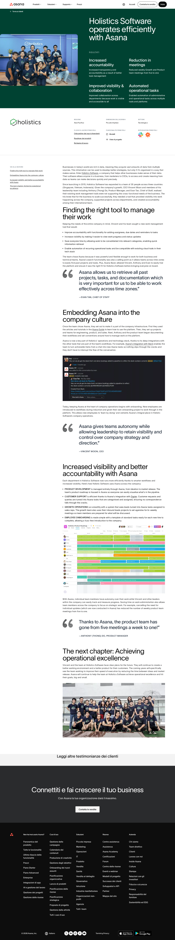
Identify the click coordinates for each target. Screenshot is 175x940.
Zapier (134, 496)
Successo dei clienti (112, 881)
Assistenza (108, 847)
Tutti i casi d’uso (57, 915)
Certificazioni (109, 856)
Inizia (163, 4)
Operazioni (81, 851)
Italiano (52, 933)
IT (77, 856)
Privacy (132, 889)
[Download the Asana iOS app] (126, 933)
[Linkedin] (71, 933)
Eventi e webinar (110, 871)
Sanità (79, 871)
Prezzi (79, 4)
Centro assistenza (111, 842)
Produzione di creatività (61, 858)
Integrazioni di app (32, 882)
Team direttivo (135, 847)
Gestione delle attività (60, 910)
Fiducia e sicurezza (138, 884)
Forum (105, 861)
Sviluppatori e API (111, 886)
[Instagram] (75, 933)
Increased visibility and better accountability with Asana (27, 181)
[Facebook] (80, 933)
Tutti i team (81, 909)
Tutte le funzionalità (32, 850)
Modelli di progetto (111, 876)
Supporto (66, 4)
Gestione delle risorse (33, 897)
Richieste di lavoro (81, 143)
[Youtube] (84, 933)
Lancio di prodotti (58, 884)
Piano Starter (29, 868)
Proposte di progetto (59, 905)
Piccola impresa (83, 842)
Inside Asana (135, 861)
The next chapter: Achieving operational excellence (25, 187)
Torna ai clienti (17, 11)
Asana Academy (110, 851)
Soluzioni (51, 4)
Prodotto (80, 861)
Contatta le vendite (147, 4)
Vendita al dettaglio (85, 876)
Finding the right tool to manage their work (26, 171)
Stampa (132, 871)
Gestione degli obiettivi (60, 863)
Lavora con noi (136, 856)
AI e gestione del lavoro (34, 887)
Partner (106, 891)
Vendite (79, 866)
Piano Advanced (31, 873)
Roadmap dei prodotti (82, 138)
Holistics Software (90, 173)
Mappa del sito (110, 896)
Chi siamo (133, 842)
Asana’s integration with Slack (139, 344)
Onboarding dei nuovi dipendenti (87, 133)
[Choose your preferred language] (124, 4)
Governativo (81, 881)
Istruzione (80, 886)
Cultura (132, 866)
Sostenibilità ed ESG (138, 902)
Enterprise (28, 877)
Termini (99, 933)
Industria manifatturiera (87, 891)
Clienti (132, 851)
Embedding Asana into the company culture (27, 175)
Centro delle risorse (112, 866)
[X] (66, 933)
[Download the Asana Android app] (143, 933)
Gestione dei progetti (33, 892)
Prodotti (36, 4)
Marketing (81, 847)
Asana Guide (98, 329)
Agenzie (80, 904)
